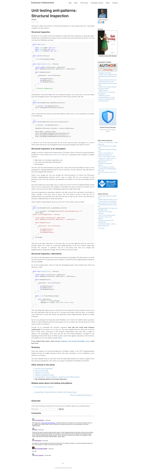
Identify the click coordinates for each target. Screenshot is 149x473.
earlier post (57, 154)
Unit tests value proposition (44, 368)
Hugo (71, 467)
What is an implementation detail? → (81, 395)
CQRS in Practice (103, 90)
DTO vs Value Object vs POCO (107, 156)
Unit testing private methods (44, 387)
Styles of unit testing (41, 371)
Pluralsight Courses (97, 3)
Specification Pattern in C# (106, 81)
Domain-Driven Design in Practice (108, 74)
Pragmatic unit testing (42, 373)
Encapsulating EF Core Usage (106, 97)
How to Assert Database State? (107, 215)
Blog (70, 3)
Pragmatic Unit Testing (105, 73)
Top (63, 463)
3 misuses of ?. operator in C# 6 (107, 158)
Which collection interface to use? (108, 199)
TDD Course (84, 3)
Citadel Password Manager (108, 127)
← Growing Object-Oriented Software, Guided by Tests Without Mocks (55, 392)
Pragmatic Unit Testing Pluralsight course (75, 341)
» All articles (101, 228)
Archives (115, 3)
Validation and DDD (104, 95)
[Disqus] (62, 437)
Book (75, 3)
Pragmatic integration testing (44, 375)
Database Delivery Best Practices (108, 80)
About (108, 3)
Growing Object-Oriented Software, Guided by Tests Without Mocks (57, 377)
